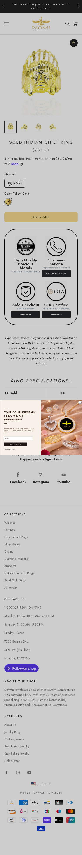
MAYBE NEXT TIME (9, 449)
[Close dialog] (80, 402)
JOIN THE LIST (15, 444)
